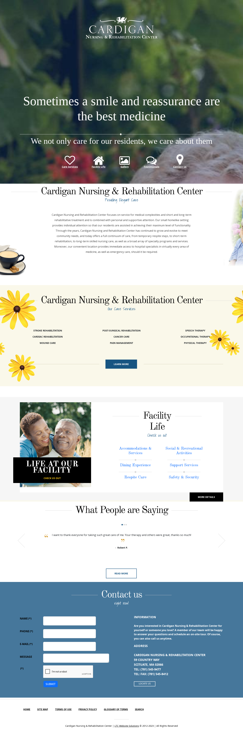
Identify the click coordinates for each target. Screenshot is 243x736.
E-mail (26, 644)
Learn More (121, 364)
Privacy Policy (88, 709)
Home (26, 709)
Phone (26, 631)
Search (139, 709)
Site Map (42, 709)
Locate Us (145, 683)
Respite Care (135, 477)
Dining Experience (135, 465)
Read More (121, 573)
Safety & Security (184, 477)
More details (206, 497)
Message (26, 657)
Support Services (184, 465)
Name (25, 618)
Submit (51, 684)
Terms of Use (63, 709)
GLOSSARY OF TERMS (116, 709)
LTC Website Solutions (127, 725)
